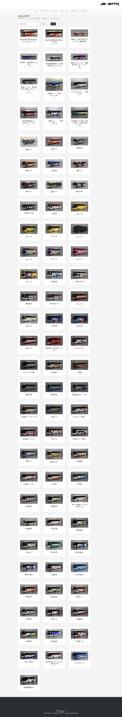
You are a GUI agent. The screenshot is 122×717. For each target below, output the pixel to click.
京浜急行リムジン (28, 439)
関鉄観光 (29, 304)
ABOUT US (64, 11)
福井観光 (54, 641)
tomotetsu (29, 213)
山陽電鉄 (79, 461)
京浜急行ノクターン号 (29, 417)
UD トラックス (79, 127)
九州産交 (54, 170)
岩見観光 (29, 506)
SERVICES (74, 11)
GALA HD (79, 68)
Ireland (54, 552)
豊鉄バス (79, 597)
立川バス (54, 439)
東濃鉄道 (54, 506)
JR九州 (54, 214)
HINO (79, 43)
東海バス (29, 170)
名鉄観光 (29, 619)
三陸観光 (54, 574)
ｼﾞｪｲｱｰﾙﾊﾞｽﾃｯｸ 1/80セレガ (79, 92)
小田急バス (79, 641)
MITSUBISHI (28, 93)
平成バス (29, 552)
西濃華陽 (79, 530)
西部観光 (54, 597)
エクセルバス (79, 348)
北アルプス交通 (28, 372)
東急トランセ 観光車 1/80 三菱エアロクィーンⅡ (29, 89)
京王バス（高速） (79, 417)
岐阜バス (29, 191)
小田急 (79, 372)
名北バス (29, 326)
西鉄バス (29, 149)
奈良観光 (54, 281)
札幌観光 (79, 619)
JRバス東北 (29, 662)
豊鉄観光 (29, 597)
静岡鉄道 (79, 148)
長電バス (54, 417)
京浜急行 (54, 372)
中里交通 (54, 528)
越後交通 (29, 394)
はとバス (79, 214)
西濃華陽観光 (29, 687)
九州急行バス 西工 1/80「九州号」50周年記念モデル (79, 123)
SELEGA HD (54, 44)
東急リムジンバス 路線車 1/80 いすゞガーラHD (79, 65)
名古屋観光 (79, 574)
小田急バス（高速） (79, 439)
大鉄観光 (29, 641)
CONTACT (84, 11)
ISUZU (29, 530)
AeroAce (28, 43)
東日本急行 (79, 552)
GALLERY (55, 11)
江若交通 (54, 326)
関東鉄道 (54, 394)
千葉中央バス (79, 281)
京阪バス (54, 149)
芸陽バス (29, 461)
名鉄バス (54, 619)
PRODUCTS (44, 11)
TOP (36, 11)
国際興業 (29, 528)
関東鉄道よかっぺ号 (79, 394)
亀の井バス (54, 462)
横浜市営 (79, 191)
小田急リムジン (28, 484)
